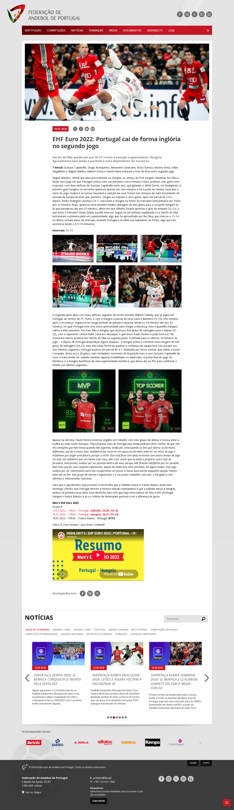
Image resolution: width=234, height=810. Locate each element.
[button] (226, 802)
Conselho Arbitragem (143, 634)
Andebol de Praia (118, 629)
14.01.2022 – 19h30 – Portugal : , (85, 510)
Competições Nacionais (164, 629)
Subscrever (98, 800)
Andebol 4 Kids (82, 629)
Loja (171, 30)
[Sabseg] (57, 743)
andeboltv (155, 30)
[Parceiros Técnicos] (200, 743)
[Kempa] (152, 743)
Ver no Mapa (33, 792)
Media (113, 30)
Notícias (77, 30)
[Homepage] (58, 14)
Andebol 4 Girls (62, 629)
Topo (206, 763)
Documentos (132, 30)
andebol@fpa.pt (102, 778)
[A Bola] (81, 743)
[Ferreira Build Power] (128, 743)
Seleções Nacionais (72, 634)
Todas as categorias (37, 629)
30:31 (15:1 (109, 514)
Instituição (33, 30)
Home (193, 763)
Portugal (99, 629)
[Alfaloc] (105, 743)
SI (208, 30)
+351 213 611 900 (104, 781)
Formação (96, 30)
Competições (56, 30)
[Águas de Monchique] (176, 743)
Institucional (139, 629)
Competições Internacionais (41, 634)
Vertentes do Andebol (99, 634)
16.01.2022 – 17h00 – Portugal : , (77, 514)
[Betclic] (33, 743)
